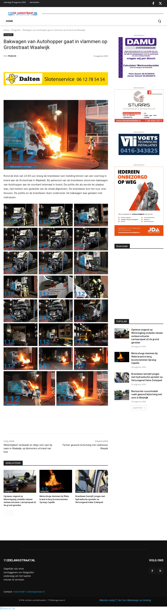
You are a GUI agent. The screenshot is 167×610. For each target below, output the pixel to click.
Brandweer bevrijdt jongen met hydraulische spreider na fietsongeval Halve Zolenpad (90, 499)
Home (6, 30)
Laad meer (138, 407)
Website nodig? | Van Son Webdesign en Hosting (125, 600)
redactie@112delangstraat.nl (29, 591)
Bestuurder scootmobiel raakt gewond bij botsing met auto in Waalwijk (146, 394)
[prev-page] (6, 513)
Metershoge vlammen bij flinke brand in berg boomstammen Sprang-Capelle (54, 499)
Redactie (12, 56)
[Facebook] (153, 3)
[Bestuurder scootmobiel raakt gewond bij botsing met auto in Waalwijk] (121, 395)
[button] (159, 21)
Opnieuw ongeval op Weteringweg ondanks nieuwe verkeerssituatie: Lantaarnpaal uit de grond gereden (147, 336)
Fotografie (16, 30)
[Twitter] (160, 3)
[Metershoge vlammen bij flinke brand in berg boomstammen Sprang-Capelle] (55, 481)
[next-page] (11, 513)
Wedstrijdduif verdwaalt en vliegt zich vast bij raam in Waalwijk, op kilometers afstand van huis (28, 448)
